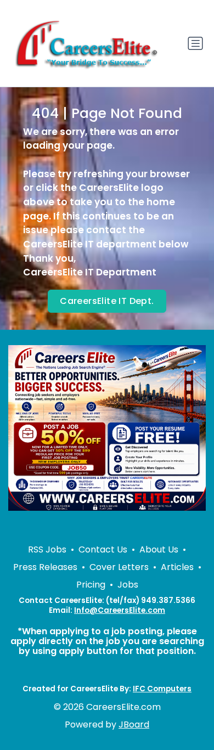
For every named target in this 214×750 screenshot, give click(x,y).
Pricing (90, 584)
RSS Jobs (47, 549)
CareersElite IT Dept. (107, 301)
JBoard (134, 724)
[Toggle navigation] (195, 43)
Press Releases (45, 567)
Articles (177, 567)
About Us (158, 549)
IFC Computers (162, 689)
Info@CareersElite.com (119, 610)
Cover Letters (119, 567)
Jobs (127, 584)
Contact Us (102, 549)
